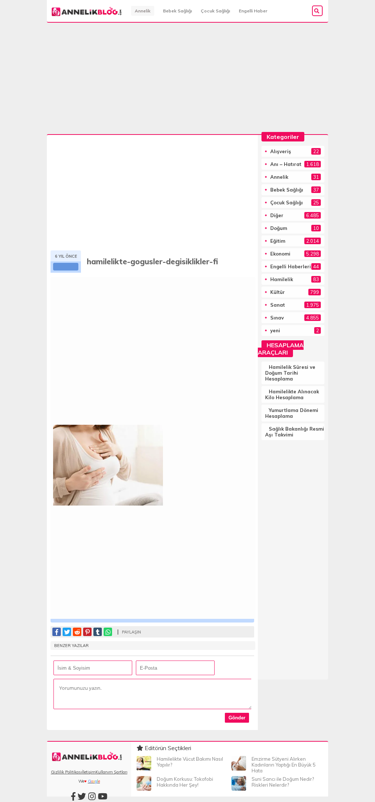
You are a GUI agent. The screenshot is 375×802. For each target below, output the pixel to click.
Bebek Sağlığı (177, 11)
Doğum (278, 228)
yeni (275, 330)
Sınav (277, 318)
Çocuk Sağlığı (215, 11)
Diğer (276, 215)
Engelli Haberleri (290, 266)
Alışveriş (280, 151)
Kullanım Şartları (111, 772)
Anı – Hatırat (285, 164)
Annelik (143, 11)
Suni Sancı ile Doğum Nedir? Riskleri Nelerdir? (283, 782)
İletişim (89, 772)
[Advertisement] (187, 80)
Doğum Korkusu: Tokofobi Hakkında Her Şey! (185, 782)
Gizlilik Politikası (66, 772)
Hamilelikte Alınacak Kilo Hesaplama (292, 394)
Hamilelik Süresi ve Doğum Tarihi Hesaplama (290, 373)
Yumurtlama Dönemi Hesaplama (291, 413)
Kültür (277, 292)
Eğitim (277, 241)
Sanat (277, 305)
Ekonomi (280, 254)
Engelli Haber (253, 11)
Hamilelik (281, 279)
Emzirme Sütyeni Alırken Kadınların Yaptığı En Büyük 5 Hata (284, 764)
